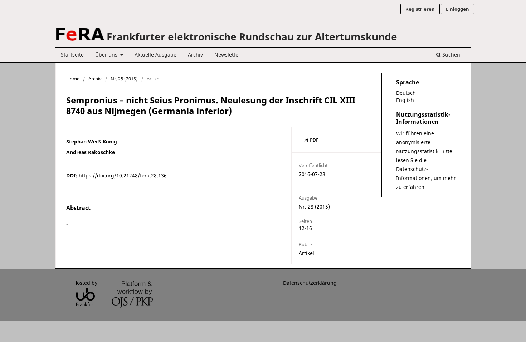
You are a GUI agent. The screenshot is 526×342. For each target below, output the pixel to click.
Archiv (195, 54)
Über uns (107, 54)
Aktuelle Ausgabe (155, 54)
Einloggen (457, 9)
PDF (313, 140)
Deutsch (406, 92)
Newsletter (227, 54)
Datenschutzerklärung (310, 282)
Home (72, 78)
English (405, 100)
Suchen (450, 54)
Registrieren (420, 9)
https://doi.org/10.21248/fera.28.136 (123, 175)
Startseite (72, 54)
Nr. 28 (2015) (124, 78)
